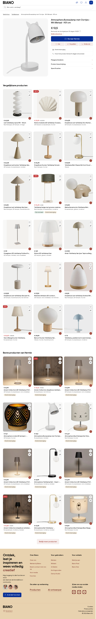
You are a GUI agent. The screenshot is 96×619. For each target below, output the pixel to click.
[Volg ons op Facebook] (78, 586)
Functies (33, 570)
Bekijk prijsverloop (56, 34)
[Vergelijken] (29, 94)
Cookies (89, 601)
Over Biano (34, 549)
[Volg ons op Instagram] (73, 586)
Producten (35, 584)
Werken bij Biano (35, 558)
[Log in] (86, 2)
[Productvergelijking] (77, 2)
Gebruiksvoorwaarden (84, 605)
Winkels (53, 558)
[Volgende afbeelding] (60, 186)
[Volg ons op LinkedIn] (83, 586)
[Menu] (91, 2)
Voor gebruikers (56, 549)
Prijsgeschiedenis (56, 60)
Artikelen (53, 561)
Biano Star (74, 561)
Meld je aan (75, 554)
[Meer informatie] (80, 31)
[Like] (29, 90)
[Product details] (29, 117)
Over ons (33, 554)
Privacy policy (87, 603)
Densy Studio (54, 568)
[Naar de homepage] (8, 2)
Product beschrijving (57, 64)
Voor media (33, 567)
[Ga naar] (25, 47)
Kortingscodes (55, 564)
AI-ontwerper (54, 584)
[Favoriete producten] (81, 2)
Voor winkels (76, 549)
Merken (53, 554)
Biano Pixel (74, 558)
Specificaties (55, 68)
